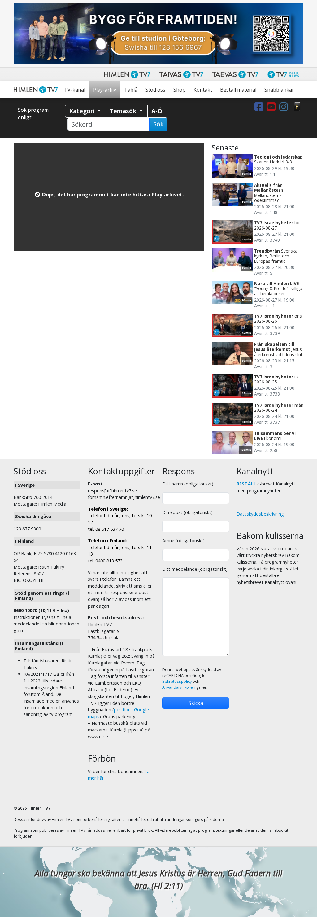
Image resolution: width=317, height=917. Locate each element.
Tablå (130, 89)
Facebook (260, 106)
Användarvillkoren (178, 687)
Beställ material (238, 89)
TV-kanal (74, 89)
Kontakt (202, 89)
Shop (179, 89)
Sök (158, 124)
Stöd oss (155, 89)
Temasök (124, 111)
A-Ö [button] (156, 111)
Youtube (272, 106)
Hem (37, 89)
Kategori (82, 111)
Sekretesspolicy (177, 681)
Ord (297, 106)
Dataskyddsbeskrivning (260, 514)
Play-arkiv (104, 89)
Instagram (285, 106)
